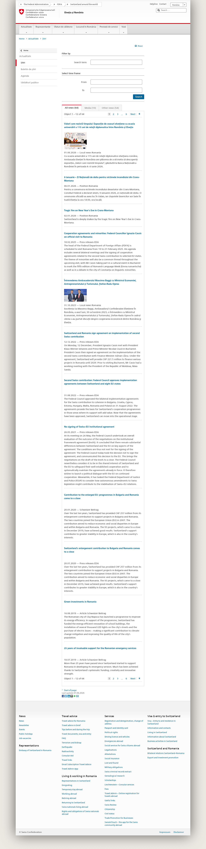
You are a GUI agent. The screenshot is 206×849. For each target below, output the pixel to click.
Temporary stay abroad (72, 789)
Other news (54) (110, 107)
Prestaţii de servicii (109, 27)
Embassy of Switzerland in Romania (35, 750)
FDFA (59, 4)
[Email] (77, 696)
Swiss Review (110, 805)
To (84, 90)
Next (132, 114)
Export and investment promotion (162, 757)
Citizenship (110, 809)
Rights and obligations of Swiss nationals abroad (80, 812)
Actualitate (26, 27)
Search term (80, 62)
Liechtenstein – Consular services (119, 784)
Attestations (110, 754)
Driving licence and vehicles (117, 737)
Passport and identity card (116, 728)
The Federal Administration (36, 4)
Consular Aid (67, 756)
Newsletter (24, 725)
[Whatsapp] (74, 696)
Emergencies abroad (114, 741)
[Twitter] (66, 696)
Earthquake (67, 747)
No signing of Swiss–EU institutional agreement (89, 426)
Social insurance (112, 758)
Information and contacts (159, 728)
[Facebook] (63, 696)
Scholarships (110, 780)
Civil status (109, 813)
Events (22, 730)
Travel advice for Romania (73, 721)
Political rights (111, 732)
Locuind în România (86, 27)
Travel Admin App (70, 769)
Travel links (67, 760)
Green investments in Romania (80, 601)
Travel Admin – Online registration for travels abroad (122, 794)
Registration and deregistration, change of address (124, 722)
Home (21, 39)
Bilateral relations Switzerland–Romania (165, 753)
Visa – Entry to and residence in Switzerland (161, 722)
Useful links (110, 800)
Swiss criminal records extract (118, 772)
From (84, 82)
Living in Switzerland (157, 732)
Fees (107, 789)
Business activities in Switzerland (162, 741)
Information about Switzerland (161, 737)
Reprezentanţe (43, 27)
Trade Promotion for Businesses (119, 818)
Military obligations (114, 767)
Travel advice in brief (71, 725)
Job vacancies (25, 738)
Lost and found (111, 763)
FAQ (64, 738)
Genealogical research (115, 776)
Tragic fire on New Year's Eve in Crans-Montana (89, 210)
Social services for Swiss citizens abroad (122, 745)
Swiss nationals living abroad (75, 807)
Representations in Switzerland (76, 781)
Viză (124, 27)
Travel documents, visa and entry (76, 734)
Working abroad (69, 794)
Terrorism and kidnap (71, 743)
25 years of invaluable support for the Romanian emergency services (100, 648)
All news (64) (70, 107)
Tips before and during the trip (76, 730)
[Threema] (71, 696)
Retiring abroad (69, 798)
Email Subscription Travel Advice (76, 764)
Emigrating (67, 785)
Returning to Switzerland (73, 802)
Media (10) (90, 107)
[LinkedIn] (69, 696)
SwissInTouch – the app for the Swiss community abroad (121, 823)
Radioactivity (68, 751)
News (21, 721)
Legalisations (111, 750)
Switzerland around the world (84, 4)
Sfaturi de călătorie (63, 27)
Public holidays (26, 734)
